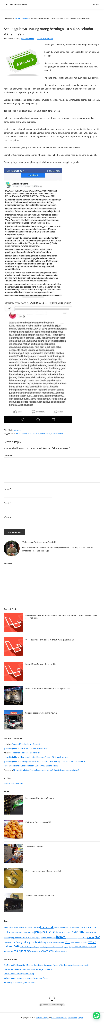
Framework (47, 927)
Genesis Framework (59, 1017)
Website (7, 517)
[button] (96, 1015)
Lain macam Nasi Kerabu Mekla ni (39, 798)
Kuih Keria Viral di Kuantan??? (38, 822)
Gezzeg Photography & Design (65, 927)
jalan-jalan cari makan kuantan (23, 932)
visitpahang (34, 951)
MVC (97, 937)
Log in (80, 1017)
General (17, 430)
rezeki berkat (33, 433)
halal (18, 433)
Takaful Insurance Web (13, 783)
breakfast (29, 927)
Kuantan (77, 932)
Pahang (19, 942)
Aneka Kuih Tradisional (35, 846)
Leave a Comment (45, 38)
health (78, 927)
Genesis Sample (42, 1017)
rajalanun (73, 942)
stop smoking (32, 947)
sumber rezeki (57, 433)
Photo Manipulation (59, 942)
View (91, 946)
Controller (36, 927)
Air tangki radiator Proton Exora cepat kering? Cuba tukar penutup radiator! (53, 761)
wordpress (48, 951)
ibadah (24, 433)
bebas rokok (8, 927)
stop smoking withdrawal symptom (58, 947)
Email (7, 503)
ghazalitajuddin (10, 748)
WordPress (72, 1017)
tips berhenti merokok (80, 947)
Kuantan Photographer (89, 932)
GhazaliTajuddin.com (15, 4)
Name (7, 489)
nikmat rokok (8, 942)
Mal (5, 765)
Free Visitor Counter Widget (52, 1005)
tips (70, 947)
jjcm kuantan (48, 932)
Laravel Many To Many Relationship (40, 664)
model (90, 937)
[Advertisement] (52, 585)
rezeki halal (45, 433)
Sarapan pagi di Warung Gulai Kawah (41, 712)
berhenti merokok (19, 927)
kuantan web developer (30, 937)
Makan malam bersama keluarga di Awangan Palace (47, 688)
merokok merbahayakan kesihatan (77, 938)
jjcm (37, 932)
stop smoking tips (42, 947)
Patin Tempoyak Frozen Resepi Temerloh (43, 871)
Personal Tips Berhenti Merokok (26, 744)
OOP (13, 942)
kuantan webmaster (48, 937)
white (40, 951)
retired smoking (81, 942)
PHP (67, 942)
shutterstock (24, 947)
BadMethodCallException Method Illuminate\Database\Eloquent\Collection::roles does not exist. (61, 616)
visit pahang (22, 951)
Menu (98, 4)
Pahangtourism (46, 942)
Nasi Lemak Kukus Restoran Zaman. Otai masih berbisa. (44, 757)
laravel (61, 937)
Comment (9, 455)
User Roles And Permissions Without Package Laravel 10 (49, 639)
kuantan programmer (12, 937)
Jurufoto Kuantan (63, 932)
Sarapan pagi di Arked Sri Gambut (39, 895)
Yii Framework (62, 951)
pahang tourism (31, 942)
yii (56, 951)
